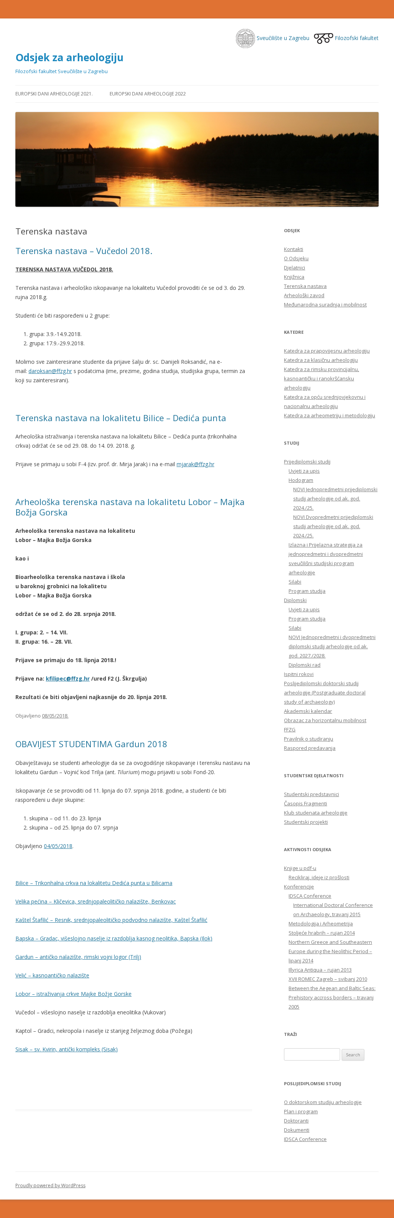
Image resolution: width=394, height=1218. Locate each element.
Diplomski (295, 600)
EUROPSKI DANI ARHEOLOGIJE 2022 (148, 93)
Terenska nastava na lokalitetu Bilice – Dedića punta (120, 417)
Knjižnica (294, 276)
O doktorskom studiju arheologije (323, 1102)
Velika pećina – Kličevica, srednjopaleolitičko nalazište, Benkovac (95, 901)
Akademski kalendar (308, 711)
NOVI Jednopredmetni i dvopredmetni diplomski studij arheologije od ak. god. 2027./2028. (332, 646)
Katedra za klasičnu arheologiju (321, 359)
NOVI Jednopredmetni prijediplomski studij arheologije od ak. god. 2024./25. (335, 498)
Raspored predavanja (310, 748)
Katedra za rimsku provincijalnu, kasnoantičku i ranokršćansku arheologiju (321, 378)
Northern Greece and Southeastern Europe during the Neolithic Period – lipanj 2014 (330, 951)
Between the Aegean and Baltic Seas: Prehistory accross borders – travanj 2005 (332, 997)
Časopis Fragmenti (305, 803)
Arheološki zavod (304, 295)
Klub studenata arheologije (315, 812)
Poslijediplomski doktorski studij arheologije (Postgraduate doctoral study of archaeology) (325, 692)
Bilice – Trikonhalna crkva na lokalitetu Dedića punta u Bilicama (93, 883)
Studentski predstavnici (311, 794)
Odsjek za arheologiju (69, 57)
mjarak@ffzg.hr (195, 464)
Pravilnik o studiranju (308, 738)
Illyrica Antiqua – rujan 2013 (320, 969)
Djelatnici (294, 267)
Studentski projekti (306, 821)
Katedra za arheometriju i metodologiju (329, 415)
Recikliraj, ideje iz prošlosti (319, 877)
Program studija (307, 590)
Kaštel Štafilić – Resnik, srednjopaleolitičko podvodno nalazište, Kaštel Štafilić (111, 920)
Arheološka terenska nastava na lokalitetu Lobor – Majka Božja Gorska (130, 506)
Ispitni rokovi (299, 674)
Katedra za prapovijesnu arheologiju (327, 350)
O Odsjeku (296, 258)
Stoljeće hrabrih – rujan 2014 (322, 932)
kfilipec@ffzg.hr (68, 678)
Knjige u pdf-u (300, 868)
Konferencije (299, 886)
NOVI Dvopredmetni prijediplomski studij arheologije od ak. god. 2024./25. (333, 526)
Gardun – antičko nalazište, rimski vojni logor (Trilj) (78, 956)
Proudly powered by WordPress (50, 1185)
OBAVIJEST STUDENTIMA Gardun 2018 (91, 744)
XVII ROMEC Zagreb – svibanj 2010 (328, 978)
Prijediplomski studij (307, 461)
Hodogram (301, 480)
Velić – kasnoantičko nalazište (52, 975)
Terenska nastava (305, 286)
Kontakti (293, 249)
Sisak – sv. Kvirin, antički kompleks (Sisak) (66, 1049)
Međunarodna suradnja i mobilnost (325, 304)
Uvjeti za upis (304, 470)
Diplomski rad (305, 664)
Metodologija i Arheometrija (321, 923)
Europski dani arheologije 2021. (54, 93)
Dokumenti (296, 1129)
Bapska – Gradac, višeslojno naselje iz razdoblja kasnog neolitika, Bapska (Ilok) (113, 938)
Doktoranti (296, 1120)
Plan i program (301, 1111)
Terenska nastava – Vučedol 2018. (83, 250)
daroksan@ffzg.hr (50, 371)
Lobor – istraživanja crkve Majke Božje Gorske (73, 993)
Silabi (295, 581)
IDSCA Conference (310, 895)
